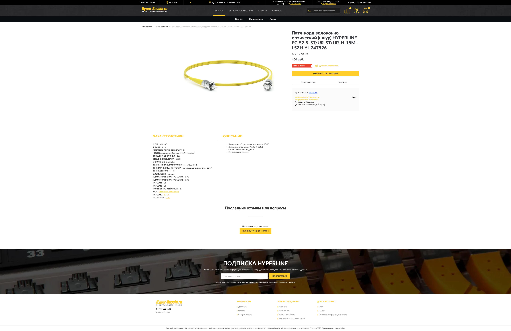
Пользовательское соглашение (292, 319)
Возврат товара (245, 315)
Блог (321, 307)
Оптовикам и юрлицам (240, 11)
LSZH (168, 198)
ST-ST (166, 195)
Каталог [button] (219, 11)
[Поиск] (309, 10)
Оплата (241, 311)
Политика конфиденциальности (333, 315)
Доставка (242, 307)
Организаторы (256, 19)
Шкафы (238, 19)
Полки (273, 19)
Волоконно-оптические (169, 192)
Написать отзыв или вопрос (255, 231)
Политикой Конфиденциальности (254, 282)
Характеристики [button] (308, 82)
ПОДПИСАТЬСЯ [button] (279, 276)
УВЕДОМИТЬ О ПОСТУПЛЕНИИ (325, 73)
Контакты (277, 11)
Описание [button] (342, 82)
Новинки (262, 11)
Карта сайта (284, 311)
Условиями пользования (278, 282)
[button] (328, 3)
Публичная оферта (287, 315)
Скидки (322, 311)
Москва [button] (313, 93)
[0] (365, 10)
